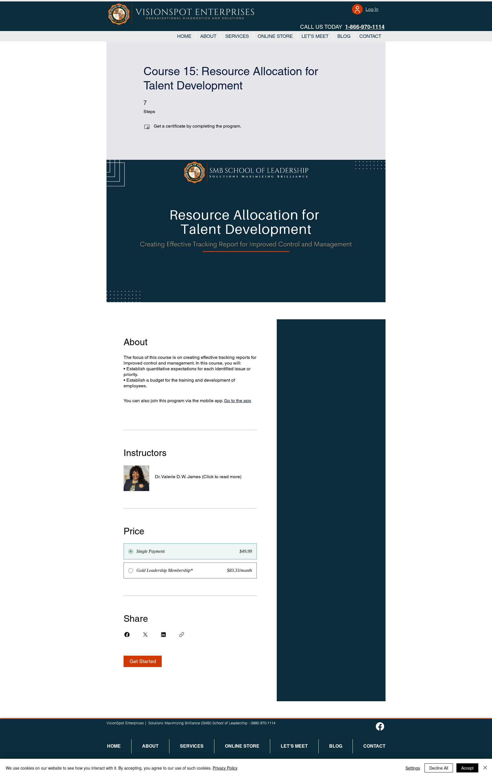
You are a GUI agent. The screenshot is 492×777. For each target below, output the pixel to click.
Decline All (438, 768)
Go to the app (237, 400)
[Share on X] (145, 634)
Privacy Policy (225, 768)
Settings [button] (412, 768)
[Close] (485, 767)
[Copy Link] (181, 634)
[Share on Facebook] (127, 634)
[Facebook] (380, 726)
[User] (357, 9)
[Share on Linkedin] (163, 634)
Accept (467, 768)
